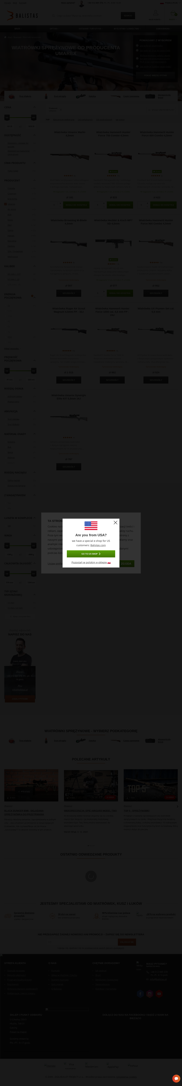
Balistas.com (98, 545)
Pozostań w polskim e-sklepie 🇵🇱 (91, 562)
